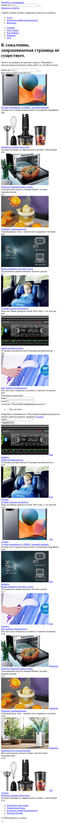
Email (4, 401)
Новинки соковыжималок (13, 229)
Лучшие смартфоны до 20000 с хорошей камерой (25, 107)
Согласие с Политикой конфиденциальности (23, 404)
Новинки (11, 35)
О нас (9, 17)
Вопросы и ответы (10, 8)
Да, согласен (16, 409)
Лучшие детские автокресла (14, 308)
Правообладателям (16, 808)
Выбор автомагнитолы (12, 348)
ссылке (40, 416)
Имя (4, 398)
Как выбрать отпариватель (14, 388)
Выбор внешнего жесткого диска (17, 269)
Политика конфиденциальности (22, 20)
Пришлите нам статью (18, 805)
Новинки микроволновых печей (17, 187)
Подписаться (7, 422)
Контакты (11, 23)
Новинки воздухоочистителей (15, 750)
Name (4, 419)
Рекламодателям (15, 813)
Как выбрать (13, 33)
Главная (10, 27)
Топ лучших (13, 30)
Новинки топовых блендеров (15, 147)
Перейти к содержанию (12, 2)
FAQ (9, 38)
